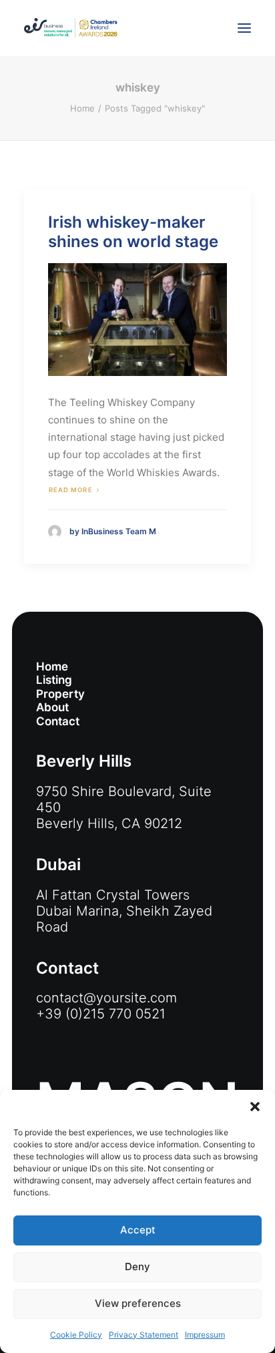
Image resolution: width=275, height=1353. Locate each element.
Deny (137, 1266)
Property (60, 694)
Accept (138, 1229)
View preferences (138, 1303)
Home (82, 108)
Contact (57, 721)
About (52, 707)
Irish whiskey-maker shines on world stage (133, 231)
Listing (54, 680)
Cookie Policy (76, 1335)
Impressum (205, 1335)
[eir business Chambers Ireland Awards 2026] (70, 28)
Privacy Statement (143, 1335)
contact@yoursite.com (106, 998)
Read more (70, 490)
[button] (255, 1106)
